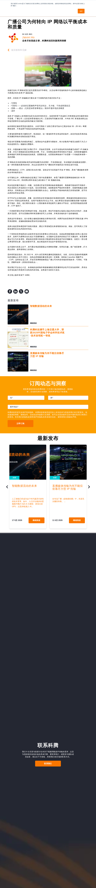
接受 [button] (81, 11)
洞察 (14, 478)
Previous (7, 487)
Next (89, 487)
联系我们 (48, 764)
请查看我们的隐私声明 (67, 417)
